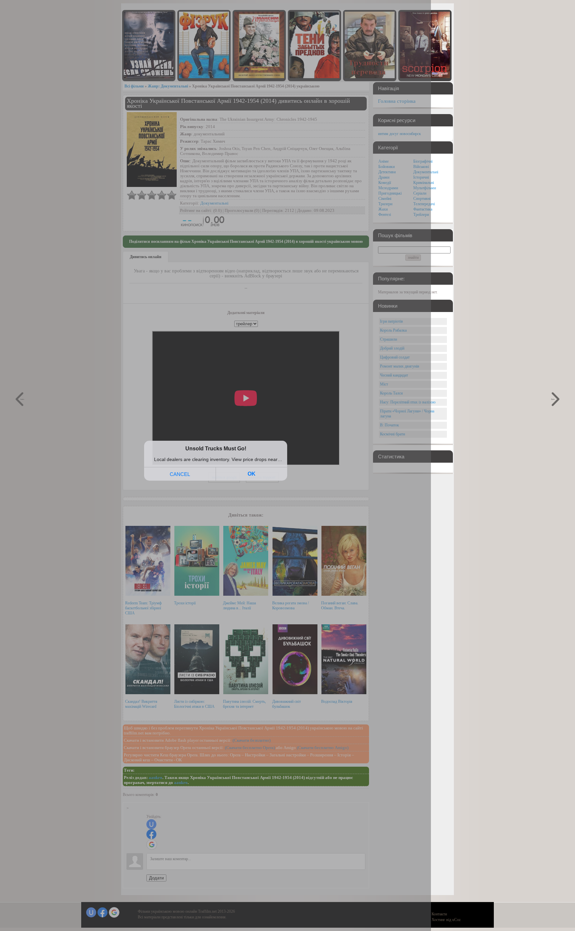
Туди (553, 399)
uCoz (456, 919)
